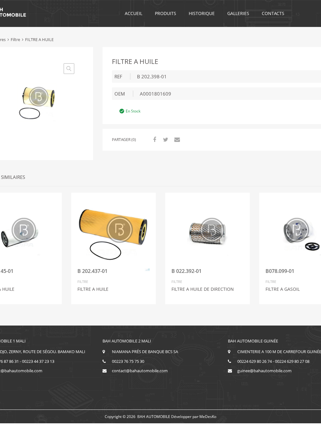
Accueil (133, 13)
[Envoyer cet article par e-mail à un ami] (176, 139)
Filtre (15, 39)
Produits (165, 13)
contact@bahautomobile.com (140, 370)
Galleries (238, 13)
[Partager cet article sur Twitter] (165, 139)
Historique (202, 13)
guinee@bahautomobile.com (264, 370)
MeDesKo (207, 416)
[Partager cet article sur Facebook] (154, 139)
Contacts (273, 13)
